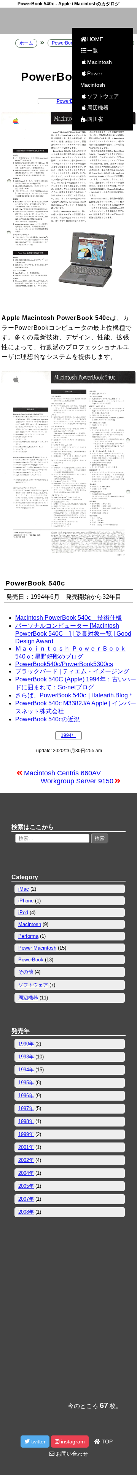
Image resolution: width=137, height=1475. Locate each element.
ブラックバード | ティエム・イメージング (72, 671)
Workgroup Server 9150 (77, 781)
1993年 (26, 1057)
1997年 (26, 1108)
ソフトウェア (103, 96)
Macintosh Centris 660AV (62, 773)
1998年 (26, 1121)
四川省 (95, 119)
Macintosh (99, 62)
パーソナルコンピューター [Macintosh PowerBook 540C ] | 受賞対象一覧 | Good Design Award (73, 633)
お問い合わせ (71, 1454)
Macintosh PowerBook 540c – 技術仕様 (68, 617)
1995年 (26, 1082)
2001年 (26, 1147)
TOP (106, 1441)
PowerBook (69, 101)
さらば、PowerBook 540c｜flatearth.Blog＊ (74, 695)
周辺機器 (97, 108)
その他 (25, 972)
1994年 (68, 735)
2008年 (26, 1212)
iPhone (25, 901)
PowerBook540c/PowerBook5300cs (64, 664)
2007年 (26, 1199)
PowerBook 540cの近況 (47, 719)
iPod (23, 912)
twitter (38, 1441)
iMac (23, 889)
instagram (72, 1441)
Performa (28, 936)
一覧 (92, 51)
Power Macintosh (92, 79)
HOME (95, 39)
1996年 (26, 1095)
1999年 (26, 1134)
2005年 (26, 1186)
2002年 (26, 1160)
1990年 (26, 1044)
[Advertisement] (68, 1317)
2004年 (26, 1173)
